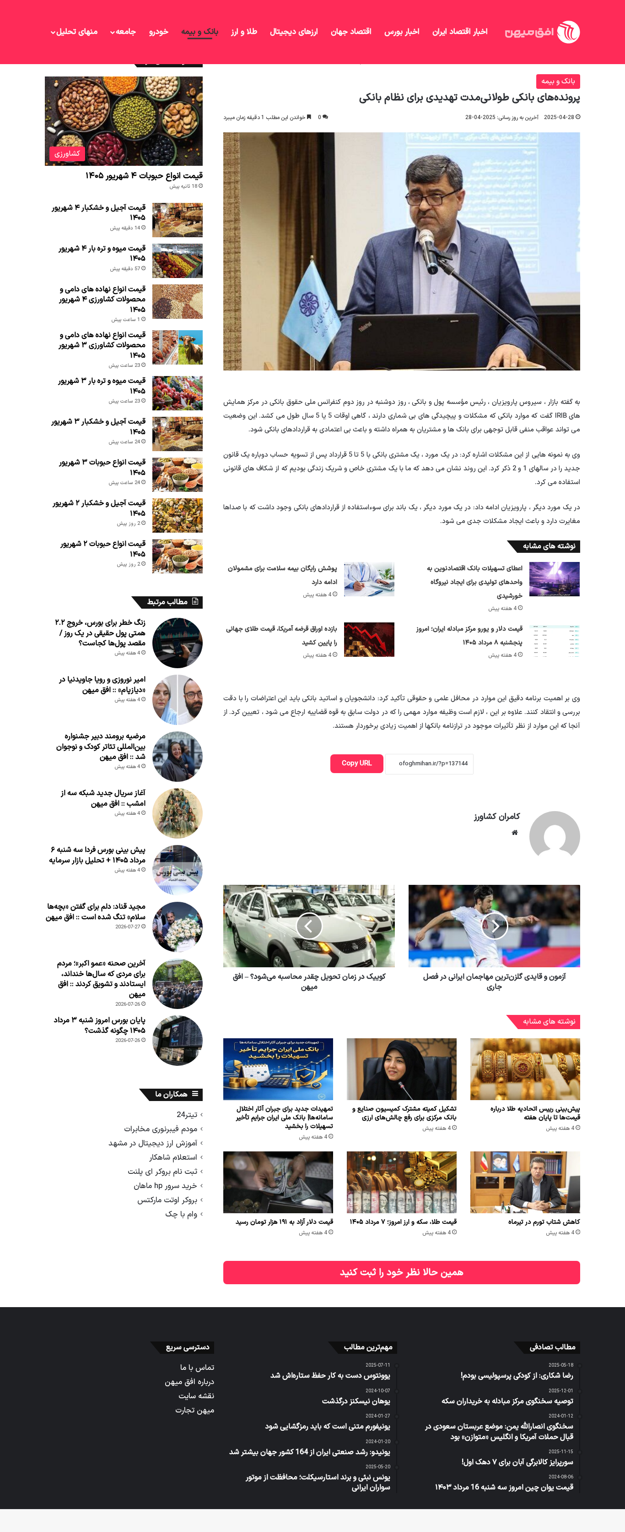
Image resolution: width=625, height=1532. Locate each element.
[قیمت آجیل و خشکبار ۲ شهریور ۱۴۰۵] (177, 515)
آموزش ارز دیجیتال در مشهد (152, 1143)
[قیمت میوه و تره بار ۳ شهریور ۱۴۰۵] (177, 393)
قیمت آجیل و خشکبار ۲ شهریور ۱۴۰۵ (99, 508)
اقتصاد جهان (351, 32)
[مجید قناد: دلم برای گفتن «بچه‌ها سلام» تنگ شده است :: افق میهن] (177, 927)
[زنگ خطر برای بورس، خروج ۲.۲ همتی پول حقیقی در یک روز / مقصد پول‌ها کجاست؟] (177, 643)
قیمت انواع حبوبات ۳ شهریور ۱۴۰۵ (102, 467)
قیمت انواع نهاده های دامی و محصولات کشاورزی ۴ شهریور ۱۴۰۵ (102, 300)
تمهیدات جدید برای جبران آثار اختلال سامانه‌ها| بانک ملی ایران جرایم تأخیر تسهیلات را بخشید (284, 1117)
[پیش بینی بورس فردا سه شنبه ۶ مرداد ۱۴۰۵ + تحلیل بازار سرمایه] (177, 870)
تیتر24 (187, 1115)
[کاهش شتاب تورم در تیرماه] (525, 1182)
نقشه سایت (196, 1396)
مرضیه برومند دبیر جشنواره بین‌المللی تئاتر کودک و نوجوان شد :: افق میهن (100, 747)
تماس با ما (197, 1368)
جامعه (126, 32)
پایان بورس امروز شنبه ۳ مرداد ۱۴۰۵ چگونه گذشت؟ (99, 1025)
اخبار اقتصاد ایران (460, 32)
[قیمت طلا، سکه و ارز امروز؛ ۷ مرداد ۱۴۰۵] (402, 1182)
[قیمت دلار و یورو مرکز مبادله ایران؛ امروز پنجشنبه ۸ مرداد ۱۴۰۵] (554, 639)
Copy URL (357, 763)
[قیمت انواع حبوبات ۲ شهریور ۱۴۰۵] (177, 556)
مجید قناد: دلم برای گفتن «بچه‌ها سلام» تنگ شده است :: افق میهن (95, 911)
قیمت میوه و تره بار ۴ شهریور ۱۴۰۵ (102, 253)
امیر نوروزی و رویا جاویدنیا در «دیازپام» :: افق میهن (102, 684)
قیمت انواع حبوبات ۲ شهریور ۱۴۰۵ (102, 549)
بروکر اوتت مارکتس (167, 1200)
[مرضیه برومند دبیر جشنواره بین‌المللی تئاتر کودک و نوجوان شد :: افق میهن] (177, 756)
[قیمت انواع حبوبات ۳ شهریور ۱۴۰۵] (177, 475)
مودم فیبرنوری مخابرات (160, 1129)
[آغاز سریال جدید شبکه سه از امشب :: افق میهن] (177, 813)
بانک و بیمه (199, 32)
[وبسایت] (514, 832)
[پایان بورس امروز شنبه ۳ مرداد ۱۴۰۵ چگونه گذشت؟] (177, 1040)
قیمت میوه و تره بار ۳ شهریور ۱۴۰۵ (101, 386)
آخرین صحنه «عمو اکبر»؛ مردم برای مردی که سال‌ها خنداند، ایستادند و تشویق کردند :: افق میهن (101, 979)
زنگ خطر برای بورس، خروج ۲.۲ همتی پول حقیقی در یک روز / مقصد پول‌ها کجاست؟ (100, 633)
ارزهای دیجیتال (294, 32)
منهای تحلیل (76, 32)
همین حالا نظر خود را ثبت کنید (401, 1272)
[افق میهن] (541, 32)
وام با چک (181, 1214)
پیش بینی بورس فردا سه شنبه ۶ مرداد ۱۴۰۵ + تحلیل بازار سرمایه (97, 855)
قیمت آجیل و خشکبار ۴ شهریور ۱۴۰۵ (98, 213)
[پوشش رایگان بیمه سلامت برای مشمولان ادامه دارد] (369, 579)
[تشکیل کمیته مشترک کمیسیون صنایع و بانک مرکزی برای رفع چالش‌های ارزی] (402, 1069)
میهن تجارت (194, 1410)
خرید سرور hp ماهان (165, 1186)
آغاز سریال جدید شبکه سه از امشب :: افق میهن (103, 798)
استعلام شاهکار (173, 1157)
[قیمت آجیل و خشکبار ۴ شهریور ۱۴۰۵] (177, 220)
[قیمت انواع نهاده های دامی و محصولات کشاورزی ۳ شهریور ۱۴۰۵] (177, 347)
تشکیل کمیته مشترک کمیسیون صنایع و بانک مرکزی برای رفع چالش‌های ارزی (404, 1113)
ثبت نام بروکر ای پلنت (162, 1172)
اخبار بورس (402, 32)
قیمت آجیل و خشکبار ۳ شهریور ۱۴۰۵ (98, 426)
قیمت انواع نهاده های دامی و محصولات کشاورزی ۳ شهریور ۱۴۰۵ (102, 345)
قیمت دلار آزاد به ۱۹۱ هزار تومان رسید (284, 1222)
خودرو (158, 32)
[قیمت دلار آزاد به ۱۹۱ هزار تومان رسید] (278, 1182)
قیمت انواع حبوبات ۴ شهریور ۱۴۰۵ (144, 176)
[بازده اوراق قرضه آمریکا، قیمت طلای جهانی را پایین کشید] (369, 639)
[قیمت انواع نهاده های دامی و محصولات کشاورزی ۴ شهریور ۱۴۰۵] (177, 301)
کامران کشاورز (497, 817)
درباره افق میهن (189, 1382)
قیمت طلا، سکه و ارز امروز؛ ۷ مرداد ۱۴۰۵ (403, 1222)
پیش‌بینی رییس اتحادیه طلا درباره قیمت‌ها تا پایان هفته (535, 1113)
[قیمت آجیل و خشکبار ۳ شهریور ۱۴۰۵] (177, 434)
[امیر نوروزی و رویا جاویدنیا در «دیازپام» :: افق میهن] (177, 700)
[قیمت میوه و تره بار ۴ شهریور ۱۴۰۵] (177, 261)
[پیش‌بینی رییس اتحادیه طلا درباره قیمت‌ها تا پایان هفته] (525, 1069)
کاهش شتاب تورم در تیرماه (544, 1222)
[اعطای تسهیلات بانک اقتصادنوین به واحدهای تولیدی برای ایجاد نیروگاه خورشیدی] (554, 579)
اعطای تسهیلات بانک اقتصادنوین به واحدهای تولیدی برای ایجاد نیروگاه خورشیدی (475, 582)
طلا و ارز (244, 32)
